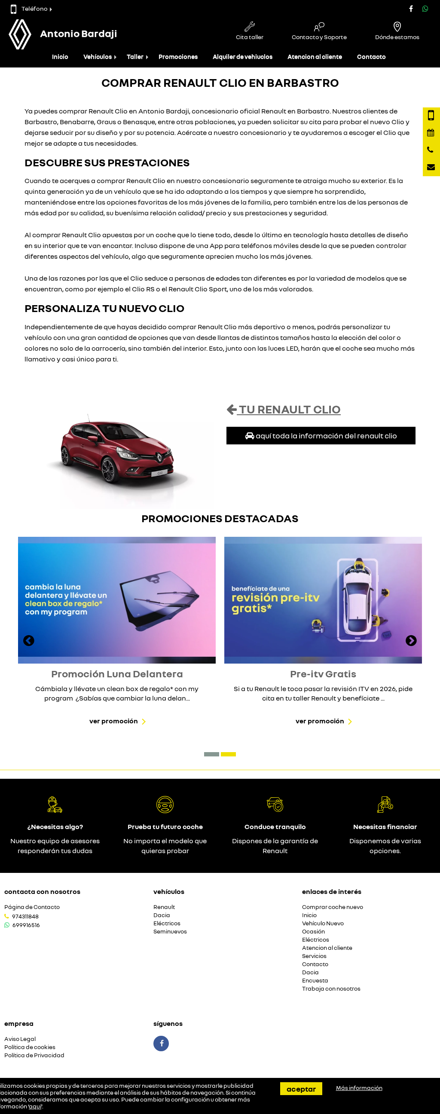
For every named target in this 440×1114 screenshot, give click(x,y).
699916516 (26, 924)
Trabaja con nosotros (331, 988)
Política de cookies (29, 1047)
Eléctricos (166, 923)
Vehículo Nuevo (323, 923)
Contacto (371, 56)
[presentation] (29, 641)
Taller (135, 56)
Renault (164, 907)
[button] (211, 754)
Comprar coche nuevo (332, 907)
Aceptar (301, 1088)
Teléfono (34, 8)
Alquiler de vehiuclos (242, 56)
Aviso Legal (20, 1039)
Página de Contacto (32, 907)
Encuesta (315, 980)
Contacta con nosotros (42, 891)
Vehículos (97, 56)
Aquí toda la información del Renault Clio (325, 435)
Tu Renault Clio (289, 409)
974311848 (25, 916)
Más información (359, 1087)
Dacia (161, 915)
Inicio (60, 56)
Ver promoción (113, 720)
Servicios (314, 956)
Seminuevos (170, 931)
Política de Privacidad (34, 1055)
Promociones (178, 56)
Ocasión (313, 931)
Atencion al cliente (314, 56)
